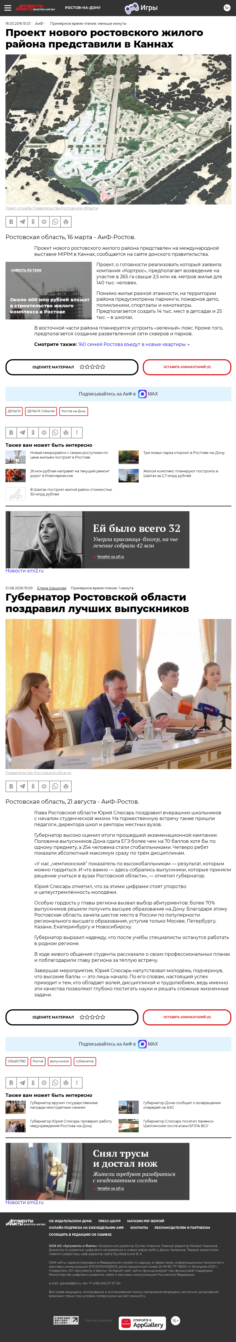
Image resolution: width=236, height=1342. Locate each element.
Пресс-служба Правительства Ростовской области (51, 208)
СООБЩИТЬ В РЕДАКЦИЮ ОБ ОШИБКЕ (80, 1235)
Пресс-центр (109, 1221)
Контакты (139, 1228)
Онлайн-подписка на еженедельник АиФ (86, 1228)
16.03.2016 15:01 (18, 23)
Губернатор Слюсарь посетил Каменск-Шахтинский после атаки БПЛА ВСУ (179, 1123)
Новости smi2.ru (24, 570)
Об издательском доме (70, 1221)
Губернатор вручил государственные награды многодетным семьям (64, 1105)
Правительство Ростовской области (38, 773)
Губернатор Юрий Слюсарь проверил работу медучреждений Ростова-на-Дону (71, 1123)
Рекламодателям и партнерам (182, 1228)
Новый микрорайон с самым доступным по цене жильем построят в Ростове (69, 455)
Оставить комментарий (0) (187, 367)
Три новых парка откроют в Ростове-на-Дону (184, 453)
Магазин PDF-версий (145, 1221)
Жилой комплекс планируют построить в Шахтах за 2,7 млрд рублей (180, 473)
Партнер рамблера (98, 1320)
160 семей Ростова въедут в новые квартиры (132, 344)
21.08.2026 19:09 (19, 588)
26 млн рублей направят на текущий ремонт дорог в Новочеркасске (70, 473)
